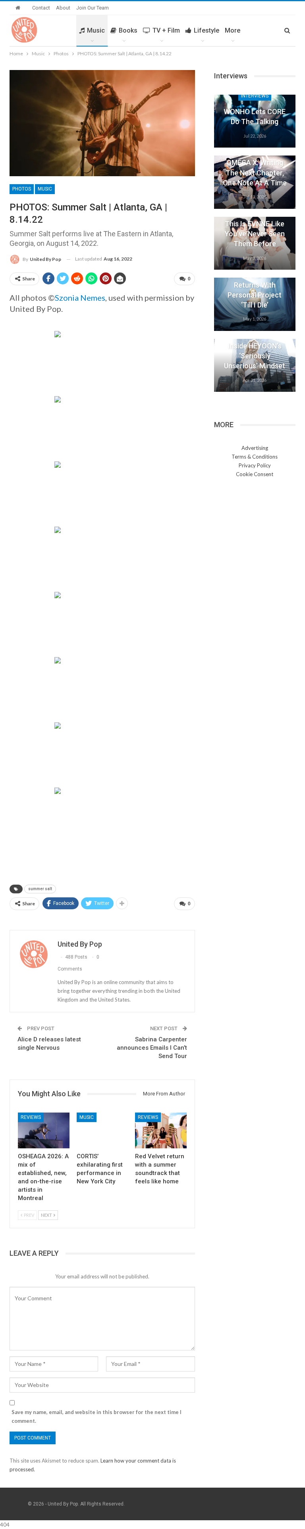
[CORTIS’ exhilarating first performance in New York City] (102, 1131)
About (63, 8)
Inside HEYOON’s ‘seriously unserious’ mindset (254, 356)
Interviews (254, 96)
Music (96, 30)
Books (128, 30)
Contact (41, 8)
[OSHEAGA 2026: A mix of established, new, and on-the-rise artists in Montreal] (43, 1131)
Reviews (31, 1117)
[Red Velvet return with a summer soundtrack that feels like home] (161, 1131)
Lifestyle (206, 30)
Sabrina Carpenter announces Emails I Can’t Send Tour (152, 1048)
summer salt (40, 889)
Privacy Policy (255, 465)
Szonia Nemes (80, 297)
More (232, 30)
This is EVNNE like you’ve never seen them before (255, 234)
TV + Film (166, 30)
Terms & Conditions (255, 456)
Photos (21, 189)
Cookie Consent (254, 474)
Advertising (254, 448)
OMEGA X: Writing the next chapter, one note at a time (255, 172)
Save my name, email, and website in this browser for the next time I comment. (96, 1416)
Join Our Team (92, 8)
